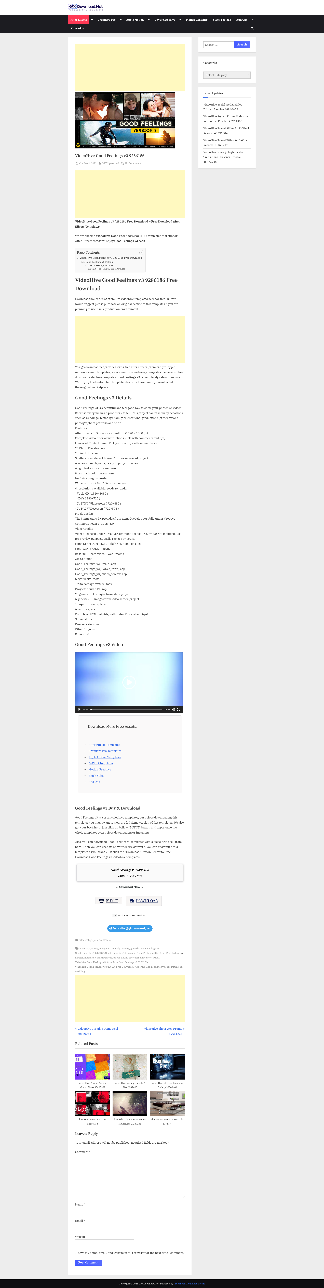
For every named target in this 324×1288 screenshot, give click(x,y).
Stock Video (96, 776)
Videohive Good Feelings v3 (90, 962)
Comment (82, 1152)
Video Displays (87, 940)
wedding (80, 971)
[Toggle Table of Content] (138, 252)
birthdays (84, 948)
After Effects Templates (104, 745)
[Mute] (173, 709)
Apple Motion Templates (105, 757)
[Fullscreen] (178, 709)
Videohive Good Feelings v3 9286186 (127, 962)
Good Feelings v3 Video (101, 265)
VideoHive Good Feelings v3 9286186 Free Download (111, 257)
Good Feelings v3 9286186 (89, 953)
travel (156, 957)
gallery (125, 948)
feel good (104, 948)
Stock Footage (222, 19)
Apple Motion (135, 19)
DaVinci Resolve (165, 19)
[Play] (79, 709)
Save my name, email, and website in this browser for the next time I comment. (131, 1253)
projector (134, 957)
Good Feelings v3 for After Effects (155, 953)
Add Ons (241, 19)
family (94, 948)
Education (77, 28)
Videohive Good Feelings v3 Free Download (158, 966)
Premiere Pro (107, 19)
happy (178, 953)
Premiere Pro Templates (105, 751)
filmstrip (115, 948)
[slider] (126, 709)
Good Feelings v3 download (120, 953)
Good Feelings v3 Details (99, 261)
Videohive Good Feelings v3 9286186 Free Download (104, 966)
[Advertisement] (130, 67)
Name (80, 1204)
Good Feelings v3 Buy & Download (110, 269)
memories (90, 957)
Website (80, 1237)
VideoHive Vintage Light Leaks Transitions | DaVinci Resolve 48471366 (223, 156)
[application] (129, 682)
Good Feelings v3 (149, 948)
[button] (129, 682)
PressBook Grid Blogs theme (189, 1283)
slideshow (146, 957)
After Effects (79, 19)
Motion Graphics (197, 19)
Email (80, 1221)
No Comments (133, 163)
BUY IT (112, 900)
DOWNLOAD (147, 900)
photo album (120, 957)
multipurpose (104, 957)
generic (134, 948)
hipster (79, 957)
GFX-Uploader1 (110, 163)
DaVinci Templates (101, 763)
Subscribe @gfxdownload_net (132, 928)
